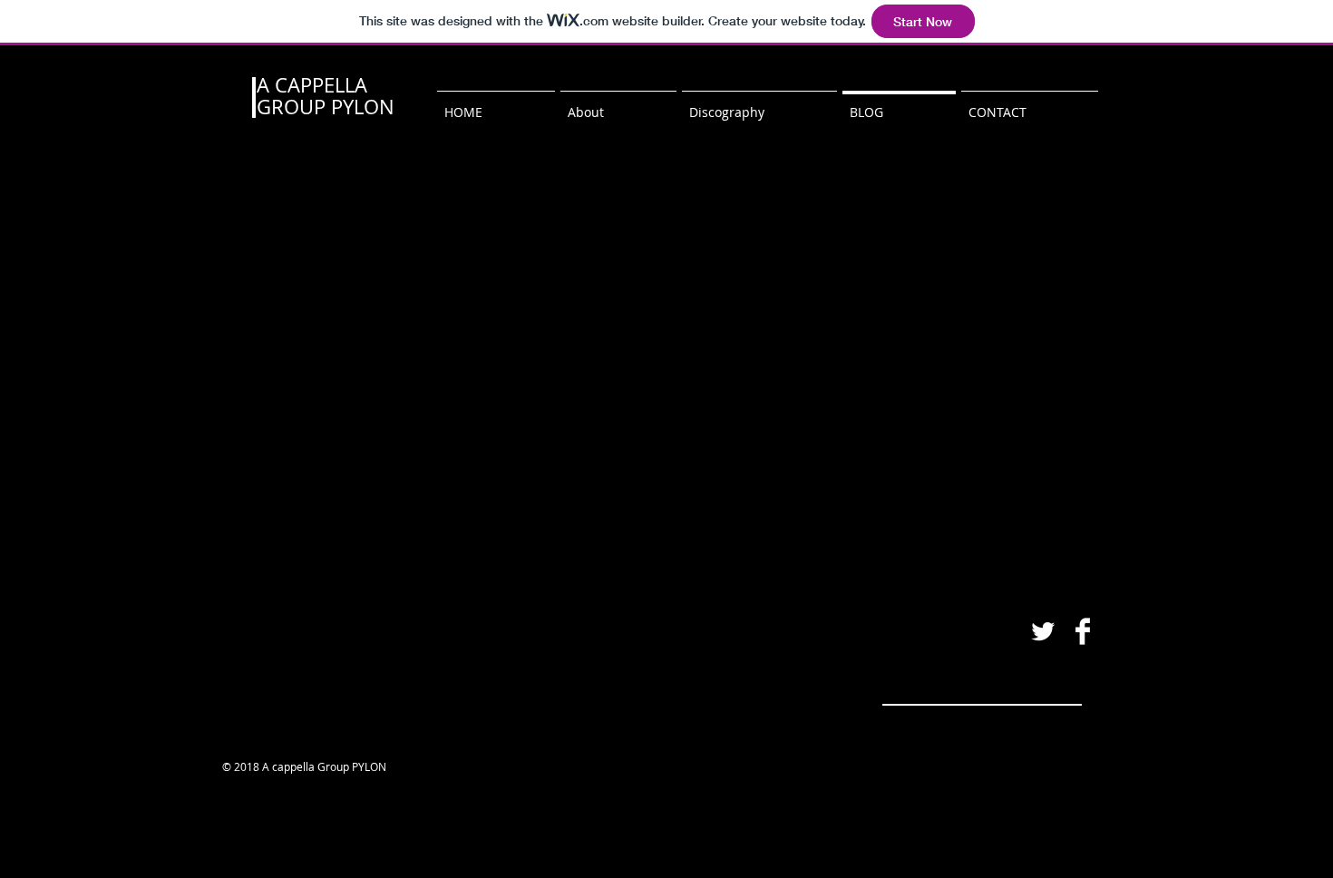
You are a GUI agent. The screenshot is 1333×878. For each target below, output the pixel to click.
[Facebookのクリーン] (1082, 631)
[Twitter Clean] (1042, 631)
